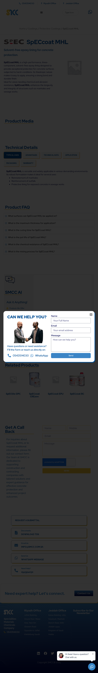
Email (54, 326)
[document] (49, 336)
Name (54, 316)
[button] (91, 315)
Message (55, 335)
